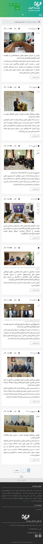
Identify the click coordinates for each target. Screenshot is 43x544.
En (18, 5)
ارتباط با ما (39, 509)
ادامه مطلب (25, 501)
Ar (14, 5)
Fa (11, 5)
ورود (17, 8)
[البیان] (39, 22)
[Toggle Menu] (40, 15)
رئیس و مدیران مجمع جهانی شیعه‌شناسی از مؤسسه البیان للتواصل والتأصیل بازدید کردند (22, 56)
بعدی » (16, 470)
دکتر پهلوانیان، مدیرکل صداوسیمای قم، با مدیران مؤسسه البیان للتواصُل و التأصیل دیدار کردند (22, 325)
